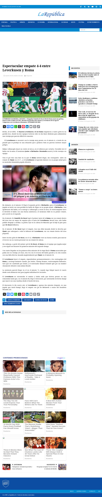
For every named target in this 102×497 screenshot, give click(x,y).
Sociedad (64, 22)
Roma (52, 300)
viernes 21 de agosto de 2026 (87, 193)
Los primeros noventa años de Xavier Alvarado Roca (88, 180)
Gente (73, 22)
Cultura (81, 22)
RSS (99, 491)
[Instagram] (96, 6)
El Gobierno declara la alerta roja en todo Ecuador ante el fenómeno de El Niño (89, 75)
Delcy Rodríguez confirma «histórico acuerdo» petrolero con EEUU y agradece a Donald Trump (87, 101)
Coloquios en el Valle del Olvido (87, 170)
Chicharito (28, 300)
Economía (41, 22)
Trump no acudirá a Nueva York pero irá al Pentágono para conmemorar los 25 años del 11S (88, 87)
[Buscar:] (90, 30)
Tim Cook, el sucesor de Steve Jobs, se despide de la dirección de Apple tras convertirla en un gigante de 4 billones (88, 115)
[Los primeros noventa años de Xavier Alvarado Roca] (73, 182)
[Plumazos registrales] (73, 151)
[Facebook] (81, 6)
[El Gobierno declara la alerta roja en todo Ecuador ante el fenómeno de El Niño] (73, 75)
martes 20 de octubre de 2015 (14, 75)
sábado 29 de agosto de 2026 (87, 79)
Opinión (22, 22)
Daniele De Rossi (41, 300)
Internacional (53, 22)
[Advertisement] (51, 46)
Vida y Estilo (6, 26)
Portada (4, 22)
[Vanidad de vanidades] (73, 162)
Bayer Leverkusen (14, 300)
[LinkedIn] (88, 6)
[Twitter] (84, 6)
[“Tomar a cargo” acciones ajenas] (73, 192)
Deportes (31, 22)
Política (14, 22)
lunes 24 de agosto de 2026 (87, 183)
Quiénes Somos (81, 491)
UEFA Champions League (12, 303)
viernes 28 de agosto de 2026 (87, 151)
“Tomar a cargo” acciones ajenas (87, 190)
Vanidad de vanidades (86, 159)
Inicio (72, 491)
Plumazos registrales (86, 149)
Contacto (92, 491)
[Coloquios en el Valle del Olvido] (73, 172)
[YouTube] (92, 6)
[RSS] (100, 6)
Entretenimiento (93, 22)
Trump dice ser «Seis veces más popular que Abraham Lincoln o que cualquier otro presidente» (88, 130)
